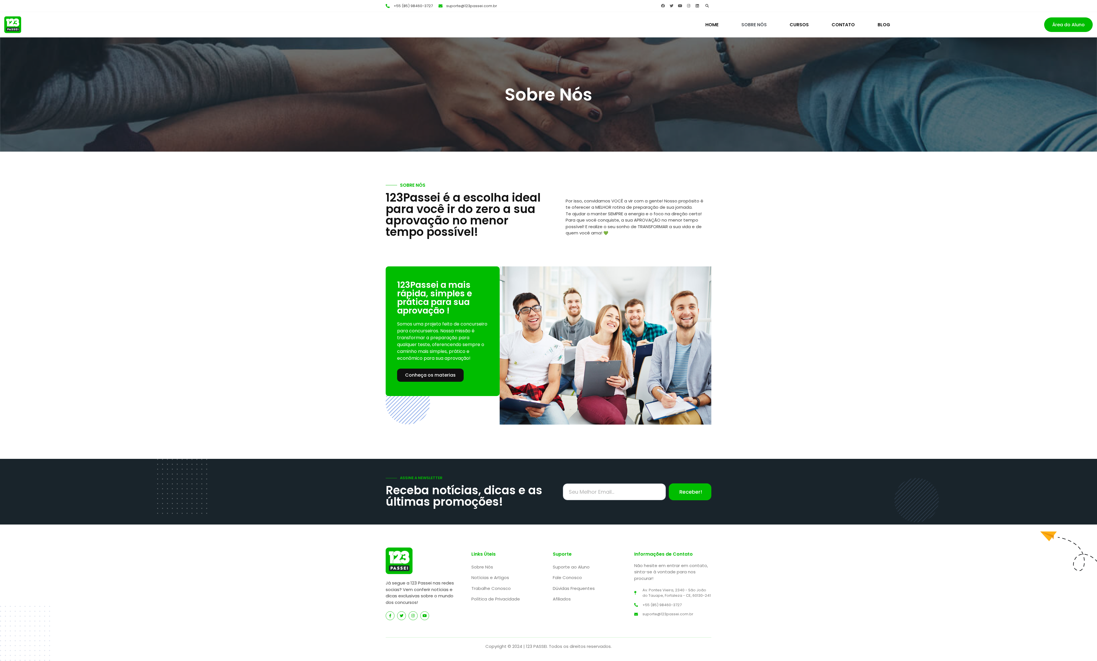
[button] (706, 5)
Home (711, 24)
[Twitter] (671, 6)
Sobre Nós (754, 24)
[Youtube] (680, 6)
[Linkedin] (697, 6)
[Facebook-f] (390, 615)
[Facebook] (662, 6)
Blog (884, 24)
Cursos (799, 24)
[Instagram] (688, 6)
